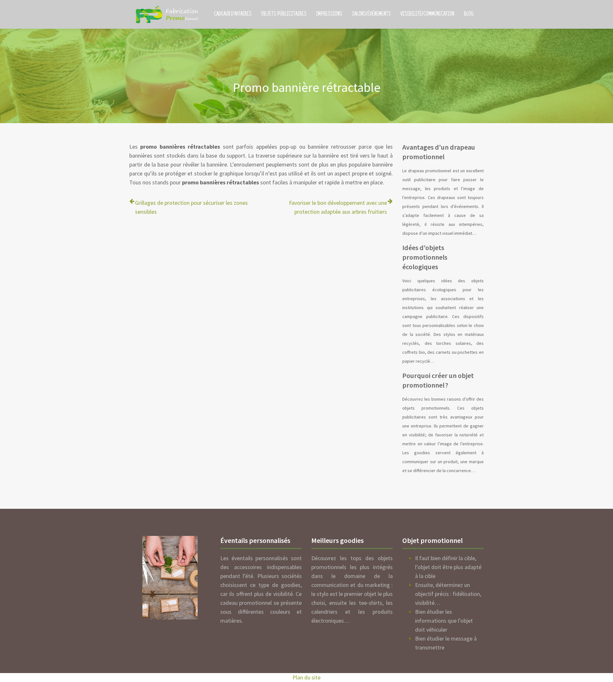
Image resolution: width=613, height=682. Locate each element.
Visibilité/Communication (427, 14)
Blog (469, 14)
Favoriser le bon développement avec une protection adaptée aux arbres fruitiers (338, 207)
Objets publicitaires (283, 14)
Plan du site (306, 677)
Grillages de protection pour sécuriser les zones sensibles (191, 207)
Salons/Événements (371, 14)
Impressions (329, 14)
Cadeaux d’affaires (233, 14)
